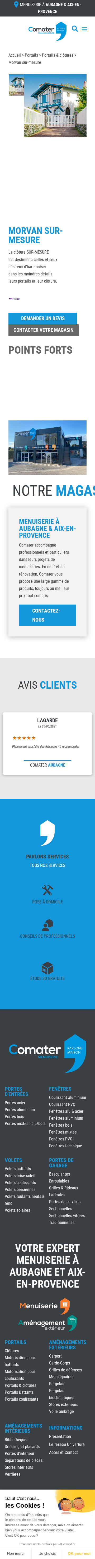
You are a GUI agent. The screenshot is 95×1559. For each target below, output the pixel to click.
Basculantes (59, 1174)
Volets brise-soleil (20, 1175)
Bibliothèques (16, 1439)
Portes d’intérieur (19, 1453)
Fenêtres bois (60, 1125)
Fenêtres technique (65, 1145)
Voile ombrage (61, 1411)
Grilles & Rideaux (63, 1187)
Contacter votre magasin (43, 330)
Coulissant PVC (62, 1104)
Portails (31, 55)
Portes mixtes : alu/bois (25, 1123)
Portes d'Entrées (16, 1091)
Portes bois (14, 1116)
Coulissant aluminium (67, 1097)
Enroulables (59, 1181)
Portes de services (64, 1201)
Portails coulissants (21, 1399)
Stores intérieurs (19, 1467)
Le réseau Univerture (67, 1445)
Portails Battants (19, 1392)
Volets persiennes (20, 1189)
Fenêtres (60, 1089)
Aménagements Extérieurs (68, 1345)
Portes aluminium (20, 1109)
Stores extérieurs (63, 1404)
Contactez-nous (46, 615)
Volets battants (18, 1168)
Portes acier (15, 1102)
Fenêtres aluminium (66, 1118)
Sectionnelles (60, 1208)
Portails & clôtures (57, 55)
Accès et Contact (63, 1453)
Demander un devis (43, 318)
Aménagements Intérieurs (23, 1428)
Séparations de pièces (23, 1460)
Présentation (60, 1437)
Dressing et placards (22, 1446)
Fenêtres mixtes (63, 1132)
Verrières (12, 1474)
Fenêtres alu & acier (66, 1111)
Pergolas (56, 1383)
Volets (13, 1160)
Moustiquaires (61, 1376)
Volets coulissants (20, 1182)
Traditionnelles (61, 1222)
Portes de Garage (61, 1163)
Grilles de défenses (65, 1369)
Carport (55, 1356)
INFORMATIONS (66, 1428)
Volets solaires (17, 1210)
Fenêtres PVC (60, 1139)
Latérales (57, 1194)
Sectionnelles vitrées (67, 1215)
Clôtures (12, 1350)
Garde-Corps (59, 1363)
